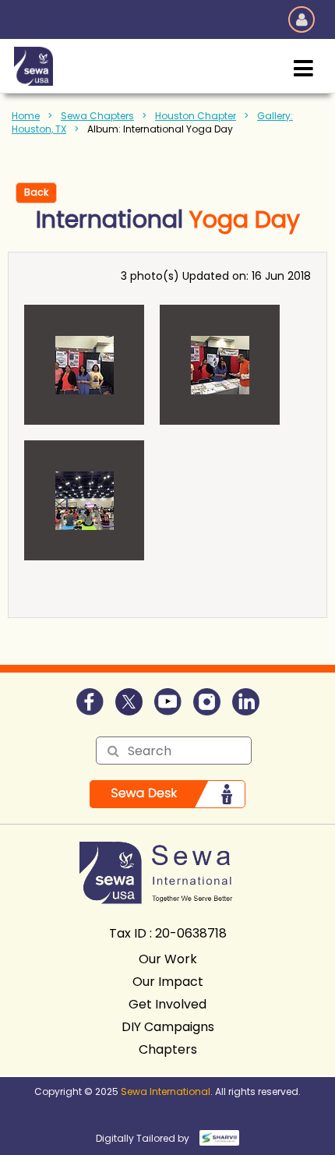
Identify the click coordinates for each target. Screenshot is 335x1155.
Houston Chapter (195, 115)
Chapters (168, 1049)
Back (36, 192)
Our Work (168, 959)
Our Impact (167, 982)
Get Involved (167, 1004)
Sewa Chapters (97, 115)
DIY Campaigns (168, 1027)
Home (26, 115)
